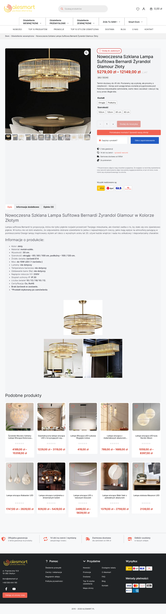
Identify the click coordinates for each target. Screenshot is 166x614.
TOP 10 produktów (37, 29)
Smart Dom (134, 22)
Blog (123, 29)
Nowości (17, 29)
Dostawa (109, 29)
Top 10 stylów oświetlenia (85, 29)
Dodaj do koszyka (129, 124)
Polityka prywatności (54, 581)
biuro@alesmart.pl (10, 579)
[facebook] (6, 589)
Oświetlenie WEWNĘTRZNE (30, 21)
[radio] (102, 102)
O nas (135, 29)
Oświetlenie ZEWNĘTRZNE (84, 21)
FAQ (103, 577)
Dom (7, 36)
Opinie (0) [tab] (48, 207)
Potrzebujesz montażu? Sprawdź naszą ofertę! (129, 132)
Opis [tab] (9, 207)
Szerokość (103, 107)
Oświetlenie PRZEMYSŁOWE (58, 21)
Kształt (101, 98)
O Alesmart (106, 572)
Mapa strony (88, 588)
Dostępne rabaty (109, 568)
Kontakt (149, 29)
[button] (86, 52)
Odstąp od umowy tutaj (15, 595)
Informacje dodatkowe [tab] (27, 207)
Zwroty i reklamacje (53, 572)
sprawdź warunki (121, 153)
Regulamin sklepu (52, 577)
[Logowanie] (144, 9)
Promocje (59, 29)
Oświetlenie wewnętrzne (22, 36)
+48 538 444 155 (10, 583)
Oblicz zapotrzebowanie (145, 140)
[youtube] (14, 589)
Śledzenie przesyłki (53, 568)
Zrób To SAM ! (110, 22)
